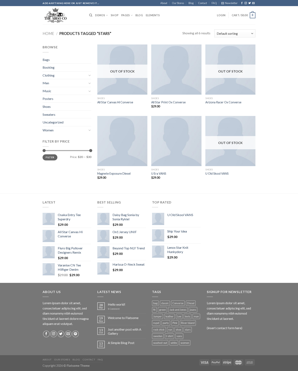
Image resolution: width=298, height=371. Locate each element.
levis (187, 316)
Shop (114, 15)
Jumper (157, 316)
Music (47, 91)
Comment (114, 308)
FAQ (214, 3)
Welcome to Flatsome (123, 318)
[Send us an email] (253, 3)
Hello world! (116, 304)
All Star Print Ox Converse (168, 102)
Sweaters (49, 114)
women (185, 342)
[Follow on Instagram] (245, 3)
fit (154, 309)
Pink (175, 322)
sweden (157, 336)
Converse (177, 303)
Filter (50, 157)
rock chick (159, 329)
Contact (202, 3)
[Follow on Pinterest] (75, 334)
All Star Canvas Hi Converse (115, 102)
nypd (156, 322)
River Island (188, 322)
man (196, 316)
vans (179, 336)
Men (46, 83)
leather (169, 316)
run (170, 329)
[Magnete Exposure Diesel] (122, 141)
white (174, 342)
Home (48, 33)
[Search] (90, 15)
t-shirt (169, 336)
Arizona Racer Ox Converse (223, 102)
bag (155, 303)
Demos (100, 15)
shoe (178, 329)
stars (188, 329)
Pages (125, 15)
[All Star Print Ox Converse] (176, 69)
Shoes (47, 106)
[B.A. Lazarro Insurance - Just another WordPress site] (63, 15)
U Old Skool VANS (217, 173)
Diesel (190, 303)
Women (48, 130)
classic (165, 303)
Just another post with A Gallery (124, 331)
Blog (191, 3)
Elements (153, 15)
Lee (179, 316)
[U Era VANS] (176, 141)
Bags (46, 60)
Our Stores (178, 3)
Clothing (49, 75)
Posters (48, 99)
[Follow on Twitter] (249, 3)
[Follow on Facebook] (242, 3)
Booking (49, 67)
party (166, 322)
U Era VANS (158, 173)
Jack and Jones (177, 309)
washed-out (160, 342)
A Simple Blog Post (121, 343)
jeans (193, 309)
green (162, 309)
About (163, 3)
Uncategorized (53, 122)
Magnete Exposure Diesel (114, 173)
